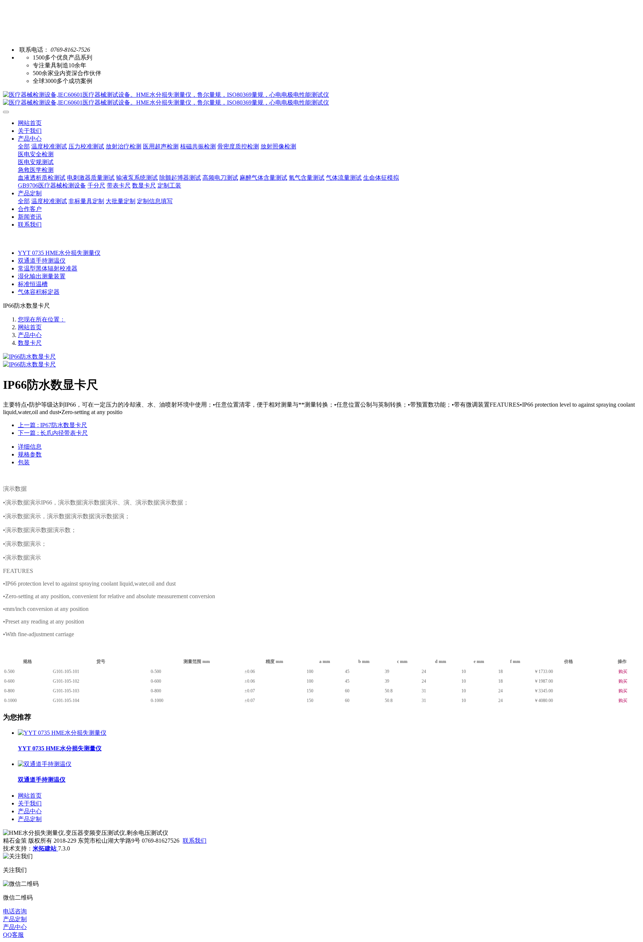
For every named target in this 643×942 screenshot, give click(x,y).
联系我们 (195, 840)
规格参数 (30, 454)
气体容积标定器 (39, 292)
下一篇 (53, 433)
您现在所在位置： (41, 319)
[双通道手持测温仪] (44, 764)
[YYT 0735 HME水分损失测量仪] (62, 733)
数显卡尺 (30, 343)
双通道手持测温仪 (41, 260)
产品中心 (30, 335)
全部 (24, 146)
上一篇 (52, 425)
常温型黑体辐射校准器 (47, 268)
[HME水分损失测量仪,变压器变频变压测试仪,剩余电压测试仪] (321, 99)
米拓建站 (45, 848)
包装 (24, 462)
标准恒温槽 (33, 284)
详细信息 (30, 446)
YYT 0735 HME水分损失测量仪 (59, 253)
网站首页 (30, 123)
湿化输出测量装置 (41, 276)
